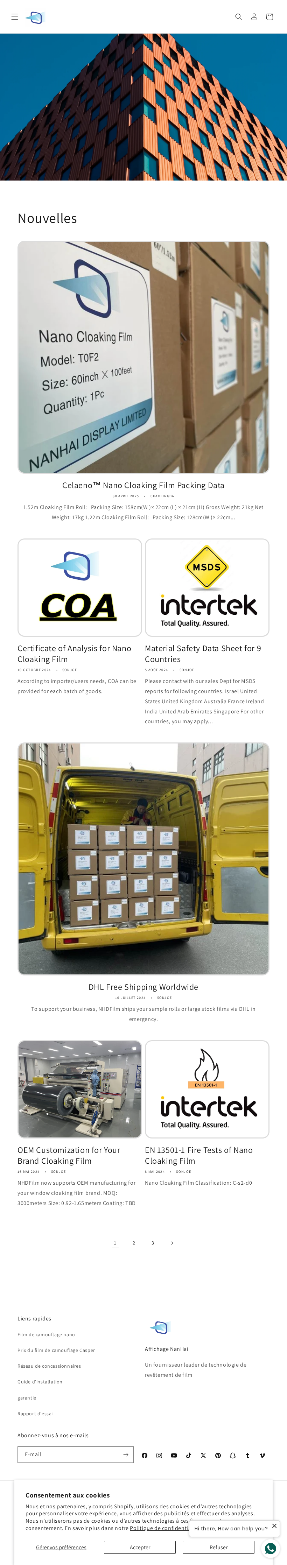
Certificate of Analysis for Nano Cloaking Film (74, 653)
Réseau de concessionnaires (49, 1366)
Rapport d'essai (35, 1413)
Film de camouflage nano (46, 1334)
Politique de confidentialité (165, 1528)
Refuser (218, 1547)
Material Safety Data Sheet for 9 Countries (203, 653)
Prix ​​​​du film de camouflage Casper (56, 1350)
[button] (14, 16)
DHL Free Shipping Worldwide (143, 986)
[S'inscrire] (125, 1454)
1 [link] (115, 1242)
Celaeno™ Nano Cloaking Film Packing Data (143, 485)
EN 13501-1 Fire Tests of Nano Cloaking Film (199, 1155)
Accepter (140, 1547)
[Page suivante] (172, 1243)
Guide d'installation (40, 1382)
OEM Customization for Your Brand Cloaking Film (69, 1155)
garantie (27, 1398)
